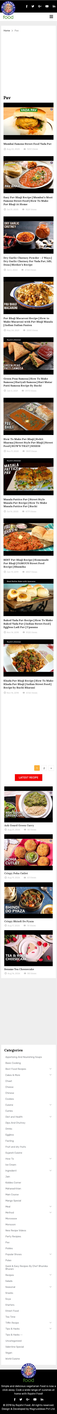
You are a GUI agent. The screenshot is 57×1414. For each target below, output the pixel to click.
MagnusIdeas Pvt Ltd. (42, 1408)
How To (9, 1158)
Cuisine (9, 1105)
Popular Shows (13, 1254)
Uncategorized (13, 1340)
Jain (7, 1176)
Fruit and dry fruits (15, 1146)
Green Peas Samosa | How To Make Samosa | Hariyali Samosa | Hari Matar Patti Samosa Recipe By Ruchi (27, 382)
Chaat (8, 1081)
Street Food (12, 1310)
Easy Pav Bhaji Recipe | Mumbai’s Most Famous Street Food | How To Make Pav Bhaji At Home (28, 201)
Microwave (11, 1218)
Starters (9, 1304)
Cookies (9, 1099)
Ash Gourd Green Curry (19, 825)
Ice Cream (10, 1164)
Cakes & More (12, 1075)
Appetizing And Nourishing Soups (23, 1057)
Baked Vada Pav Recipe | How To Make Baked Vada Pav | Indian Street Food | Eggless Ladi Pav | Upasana (28, 624)
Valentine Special (14, 1346)
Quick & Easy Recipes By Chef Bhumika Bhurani (26, 1267)
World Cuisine (12, 1358)
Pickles (9, 1248)
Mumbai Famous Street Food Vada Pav (27, 143)
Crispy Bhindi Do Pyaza (19, 921)
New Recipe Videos (15, 1230)
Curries (9, 1110)
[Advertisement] (28, 63)
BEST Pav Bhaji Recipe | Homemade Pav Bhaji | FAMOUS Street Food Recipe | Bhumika (26, 563)
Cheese (9, 1087)
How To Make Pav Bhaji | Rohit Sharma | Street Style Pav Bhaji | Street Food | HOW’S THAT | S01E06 (28, 442)
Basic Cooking (13, 1063)
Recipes (9, 1275)
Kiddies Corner (13, 1182)
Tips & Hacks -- (13, 1334)
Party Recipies (13, 1236)
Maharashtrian (13, 1188)
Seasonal (10, 1287)
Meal (7, 1206)
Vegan (8, 1352)
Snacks (9, 1293)
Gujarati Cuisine (13, 1152)
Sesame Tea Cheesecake (19, 969)
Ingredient (11, 1170)
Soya (8, 1299)
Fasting (9, 1140)
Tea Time (10, 1316)
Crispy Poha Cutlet (16, 873)
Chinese (9, 1093)
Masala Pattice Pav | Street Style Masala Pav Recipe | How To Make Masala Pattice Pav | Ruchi (25, 503)
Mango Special (13, 1200)
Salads (9, 1281)
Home (6, 30)
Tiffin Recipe (12, 1322)
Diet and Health (14, 1116)
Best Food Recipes (15, 1069)
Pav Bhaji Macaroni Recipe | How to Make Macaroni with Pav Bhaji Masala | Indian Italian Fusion (28, 322)
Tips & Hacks (12, 1328)
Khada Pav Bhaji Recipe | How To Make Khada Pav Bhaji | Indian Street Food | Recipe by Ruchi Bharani (28, 684)
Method (9, 1212)
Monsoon (10, 1224)
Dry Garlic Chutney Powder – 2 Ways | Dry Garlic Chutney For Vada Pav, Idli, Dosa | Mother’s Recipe (27, 261)
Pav (7, 1242)
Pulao (8, 1260)
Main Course (12, 1194)
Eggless (9, 1134)
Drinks (8, 1128)
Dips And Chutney (15, 1122)
